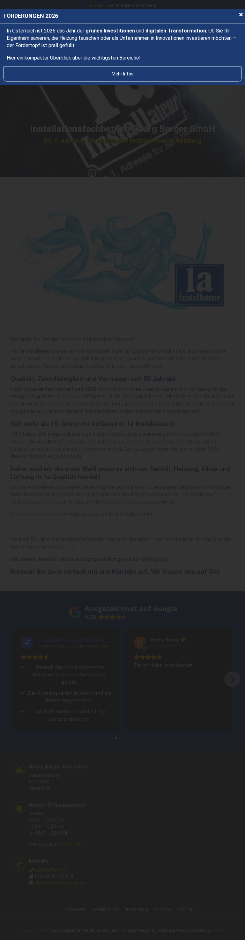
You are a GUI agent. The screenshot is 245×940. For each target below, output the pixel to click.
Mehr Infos (123, 73)
